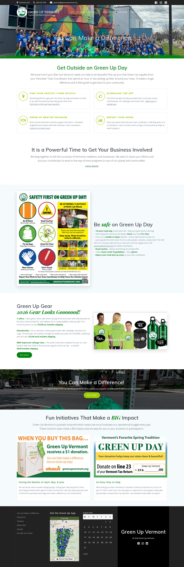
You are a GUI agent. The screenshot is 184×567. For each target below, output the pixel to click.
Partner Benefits (92, 166)
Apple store (150, 101)
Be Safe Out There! (157, 12)
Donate (20, 529)
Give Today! (92, 395)
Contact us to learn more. (40, 128)
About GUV (136, 12)
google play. (112, 104)
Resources (108, 12)
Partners (122, 12)
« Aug (85, 553)
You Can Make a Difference (84, 12)
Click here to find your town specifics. (45, 104)
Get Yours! (24, 355)
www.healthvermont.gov (104, 246)
